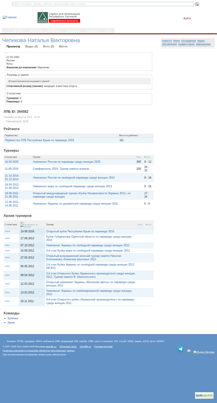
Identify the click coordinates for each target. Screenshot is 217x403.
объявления (169, 44)
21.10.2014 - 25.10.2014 (12, 177)
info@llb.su (85, 346)
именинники (203, 44)
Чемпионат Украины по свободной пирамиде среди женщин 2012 (87, 245)
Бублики (13, 318)
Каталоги (73, 30)
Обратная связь (68, 346)
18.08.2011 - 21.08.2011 (12, 195)
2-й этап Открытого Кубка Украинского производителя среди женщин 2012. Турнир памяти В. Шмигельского (90, 275)
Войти (187, 18)
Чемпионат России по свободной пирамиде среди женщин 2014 (74, 177)
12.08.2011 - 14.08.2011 (12, 203)
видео (201, 40)
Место (147, 157)
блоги (176, 40)
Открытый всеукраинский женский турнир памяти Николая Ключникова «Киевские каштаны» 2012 (83, 257)
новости (167, 40)
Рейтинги (54, 30)
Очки (138, 157)
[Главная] (10, 17)
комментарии (186, 44)
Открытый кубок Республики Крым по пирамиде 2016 (80, 231)
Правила (92, 30)
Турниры (35, 30)
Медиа (18, 30)
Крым (11, 322)
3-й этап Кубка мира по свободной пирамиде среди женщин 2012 (88, 250)
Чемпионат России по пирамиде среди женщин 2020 (66, 161)
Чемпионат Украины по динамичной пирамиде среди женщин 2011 (75, 203)
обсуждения (188, 40)
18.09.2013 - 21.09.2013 (12, 186)
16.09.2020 (11, 161)
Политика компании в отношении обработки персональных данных (39, 350)
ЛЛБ (108, 30)
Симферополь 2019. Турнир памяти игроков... (62, 168)
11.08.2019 (11, 168)
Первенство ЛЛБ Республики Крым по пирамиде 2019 (39, 140)
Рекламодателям (103, 346)
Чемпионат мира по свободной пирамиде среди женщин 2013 (72, 186)
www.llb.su (51, 346)
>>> (7, 231)
